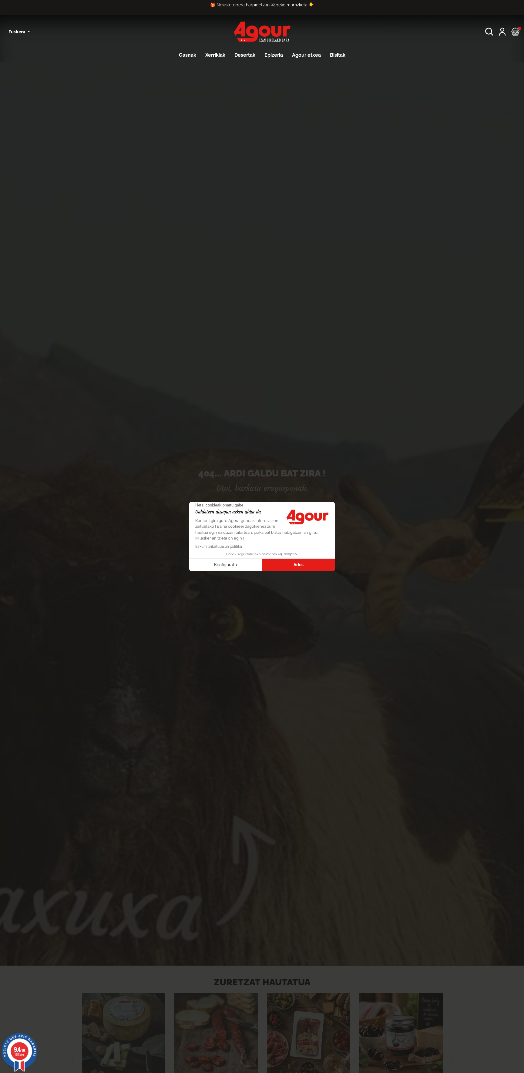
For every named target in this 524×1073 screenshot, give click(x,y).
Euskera (17, 32)
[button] (489, 32)
